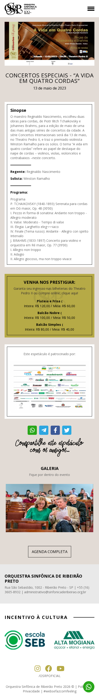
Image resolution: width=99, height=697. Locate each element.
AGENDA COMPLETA (49, 551)
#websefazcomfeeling (60, 691)
